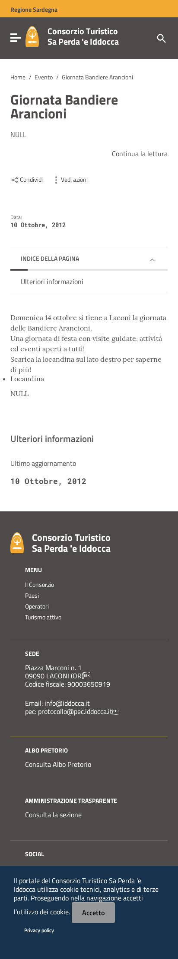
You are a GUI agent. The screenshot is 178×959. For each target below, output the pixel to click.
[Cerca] (161, 38)
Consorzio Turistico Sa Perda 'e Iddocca (83, 36)
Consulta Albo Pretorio (58, 764)
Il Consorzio (39, 584)
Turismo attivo (43, 617)
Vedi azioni (74, 179)
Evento (44, 77)
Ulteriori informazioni (52, 281)
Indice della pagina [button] (50, 258)
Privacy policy (39, 930)
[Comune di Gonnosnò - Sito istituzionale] (17, 542)
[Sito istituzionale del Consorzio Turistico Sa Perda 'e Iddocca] (32, 35)
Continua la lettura (140, 153)
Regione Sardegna (33, 10)
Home (17, 77)
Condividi (31, 179)
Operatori (37, 606)
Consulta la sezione (53, 814)
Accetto (93, 912)
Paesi (32, 595)
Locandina (27, 378)
